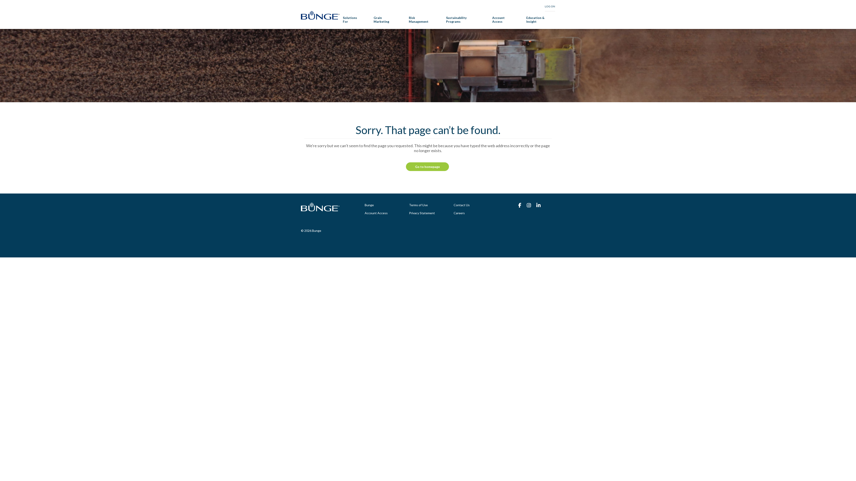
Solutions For (350, 19)
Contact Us (462, 205)
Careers (459, 213)
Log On (550, 6)
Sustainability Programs (456, 19)
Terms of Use (418, 205)
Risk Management (418, 19)
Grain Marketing (381, 19)
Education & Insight (535, 19)
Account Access (498, 19)
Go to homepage (427, 167)
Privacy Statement (422, 213)
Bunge (369, 205)
